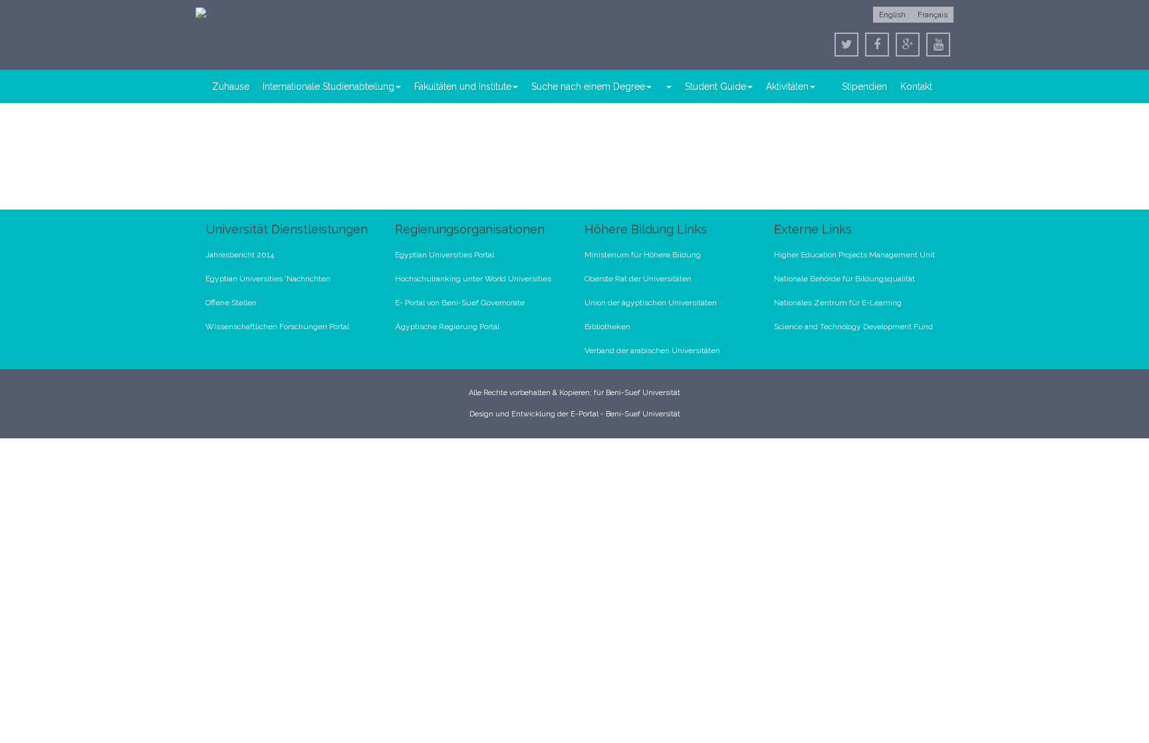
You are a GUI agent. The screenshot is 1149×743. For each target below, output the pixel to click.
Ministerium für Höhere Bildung (642, 254)
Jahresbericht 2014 (239, 254)
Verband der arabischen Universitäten (652, 350)
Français (933, 14)
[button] (668, 86)
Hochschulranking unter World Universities (473, 278)
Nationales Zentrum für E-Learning (838, 302)
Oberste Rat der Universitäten (638, 278)
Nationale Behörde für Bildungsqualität (844, 278)
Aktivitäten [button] (787, 86)
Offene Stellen (231, 302)
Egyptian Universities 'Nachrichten (267, 278)
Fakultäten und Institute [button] (462, 86)
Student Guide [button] (715, 86)
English (892, 14)
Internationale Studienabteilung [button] (328, 86)
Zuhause (230, 86)
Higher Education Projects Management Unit (854, 254)
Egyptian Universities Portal (444, 254)
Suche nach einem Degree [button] (588, 86)
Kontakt (916, 86)
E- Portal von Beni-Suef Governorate (460, 302)
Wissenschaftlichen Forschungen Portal (277, 326)
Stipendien (864, 86)
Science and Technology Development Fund (853, 326)
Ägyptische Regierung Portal (447, 326)
